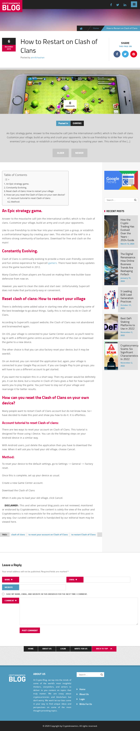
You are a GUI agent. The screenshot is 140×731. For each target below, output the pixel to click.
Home (96, 28)
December (9, 46)
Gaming (77, 123)
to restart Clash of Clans (83, 534)
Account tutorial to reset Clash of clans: (33, 198)
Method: (15, 201)
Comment (10, 600)
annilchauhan (38, 57)
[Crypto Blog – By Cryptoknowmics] (11, 9)
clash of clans (18, 534)
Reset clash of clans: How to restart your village (30, 191)
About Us (47, 648)
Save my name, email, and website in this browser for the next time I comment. (46, 594)
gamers (52, 263)
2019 (9, 49)
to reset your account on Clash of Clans (48, 534)
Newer (79, 153)
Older (60, 153)
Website (9, 587)
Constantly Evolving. (16, 187)
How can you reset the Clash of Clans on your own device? (35, 194)
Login (63, 648)
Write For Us (80, 648)
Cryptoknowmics (70, 726)
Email (72, 579)
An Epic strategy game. (17, 183)
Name (8, 579)
